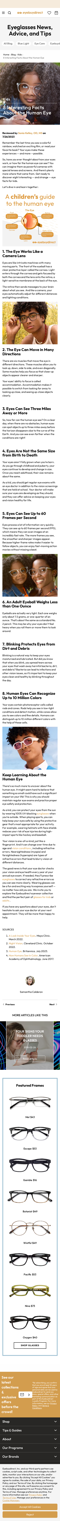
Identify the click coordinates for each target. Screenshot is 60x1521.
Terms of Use (9, 1497)
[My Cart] (56, 13)
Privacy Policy (35, 1494)
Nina (27, 1305)
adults (5, 900)
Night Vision (16, 943)
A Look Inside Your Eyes (22, 935)
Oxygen (27, 1337)
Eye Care (40, 43)
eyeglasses (8, 879)
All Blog (8, 43)
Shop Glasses (30, 1345)
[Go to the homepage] (30, 12)
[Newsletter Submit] (29, 1395)
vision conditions (21, 848)
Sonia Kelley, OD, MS (30, 133)
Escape (28, 1148)
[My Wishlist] (49, 13)
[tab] (30, 1421)
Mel (27, 1117)
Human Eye (15, 951)
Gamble (27, 1180)
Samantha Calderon (31, 991)
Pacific (27, 1274)
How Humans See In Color (23, 955)
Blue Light (23, 43)
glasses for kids (42, 897)
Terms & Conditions (40, 1406)
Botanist (27, 1211)
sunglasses (43, 813)
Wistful (27, 1242)
